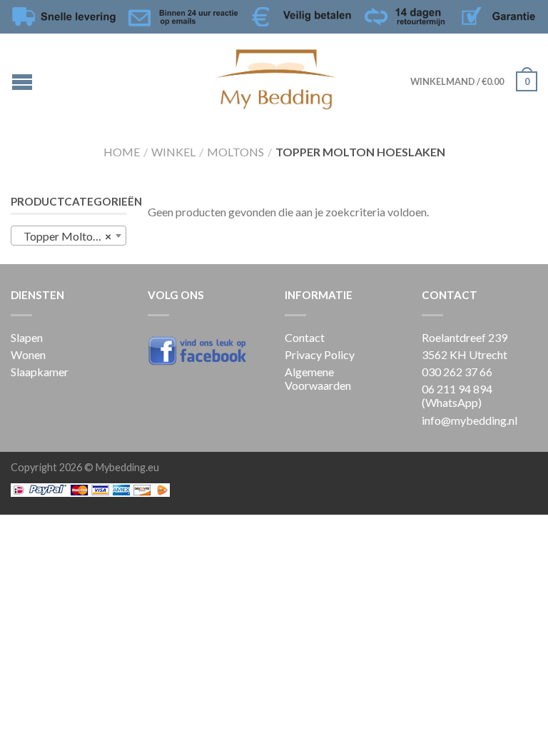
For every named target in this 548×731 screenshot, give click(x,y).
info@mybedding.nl (469, 420)
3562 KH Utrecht (464, 354)
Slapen (27, 337)
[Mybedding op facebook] (205, 350)
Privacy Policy (320, 354)
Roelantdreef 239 (464, 337)
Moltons (235, 151)
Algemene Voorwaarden (318, 378)
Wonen (28, 354)
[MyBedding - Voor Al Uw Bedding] (276, 76)
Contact (305, 337)
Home (121, 151)
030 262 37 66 (457, 371)
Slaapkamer (39, 371)
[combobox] (68, 236)
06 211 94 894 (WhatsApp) (457, 395)
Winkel (173, 151)
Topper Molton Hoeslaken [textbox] (71, 236)
